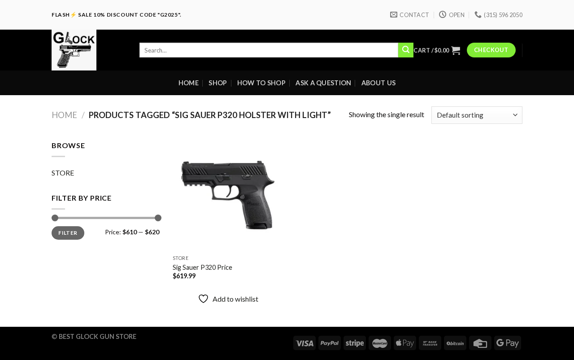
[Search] (405, 50)
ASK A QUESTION (323, 83)
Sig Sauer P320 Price (202, 267)
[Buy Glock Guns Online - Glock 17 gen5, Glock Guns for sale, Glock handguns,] (89, 50)
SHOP (218, 83)
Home (64, 115)
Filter (67, 232)
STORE (63, 172)
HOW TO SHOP (261, 83)
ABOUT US (378, 83)
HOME (188, 83)
